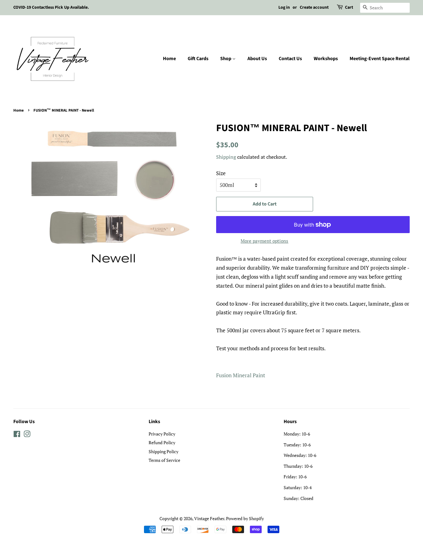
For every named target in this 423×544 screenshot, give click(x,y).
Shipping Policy (163, 451)
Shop (226, 58)
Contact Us (290, 58)
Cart (349, 7)
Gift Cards (198, 58)
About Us (257, 58)
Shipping (226, 156)
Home (169, 58)
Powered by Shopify (245, 518)
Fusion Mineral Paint (240, 375)
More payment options (264, 241)
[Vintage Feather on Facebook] (16, 435)
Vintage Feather (209, 518)
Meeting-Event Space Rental (380, 58)
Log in (284, 7)
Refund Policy (162, 442)
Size (221, 173)
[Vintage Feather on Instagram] (27, 435)
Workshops (326, 58)
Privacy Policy (162, 434)
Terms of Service (164, 460)
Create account (314, 7)
